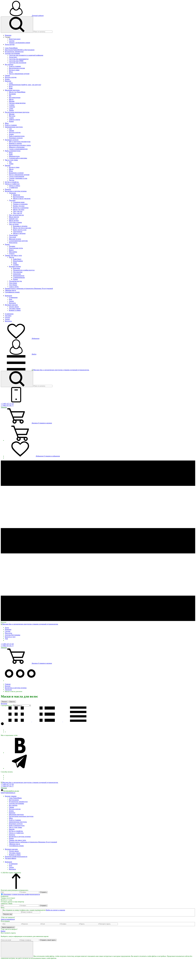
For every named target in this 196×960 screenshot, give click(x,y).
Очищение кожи (18, 202)
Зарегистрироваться (8, 919)
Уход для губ (17, 213)
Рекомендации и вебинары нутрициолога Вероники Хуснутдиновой (29, 288)
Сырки (11, 118)
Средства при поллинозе (17, 62)
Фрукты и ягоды (10, 77)
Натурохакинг (14, 800)
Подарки (12, 246)
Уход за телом (13, 224)
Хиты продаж (9, 44)
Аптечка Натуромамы (12, 635)
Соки (11, 83)
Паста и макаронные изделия (19, 73)
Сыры (11, 108)
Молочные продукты (12, 90)
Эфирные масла (10, 290)
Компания (8, 295)
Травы (11, 163)
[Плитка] (16, 721)
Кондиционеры (18, 197)
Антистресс (13, 57)
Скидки (7, 37)
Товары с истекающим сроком (19, 42)
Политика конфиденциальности (16, 856)
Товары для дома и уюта (13, 255)
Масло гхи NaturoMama (17, 92)
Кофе (11, 88)
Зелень (7, 79)
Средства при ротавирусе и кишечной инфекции (26, 55)
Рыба (11, 154)
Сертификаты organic (12, 292)
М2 (10, 96)
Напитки (8, 81)
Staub (15, 263)
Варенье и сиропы (15, 143)
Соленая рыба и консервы (18, 158)
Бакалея (7, 165)
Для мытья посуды (15, 281)
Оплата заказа (14, 306)
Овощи (7, 75)
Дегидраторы (17, 272)
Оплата (7, 317)
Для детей (12, 237)
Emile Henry (17, 259)
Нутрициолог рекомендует (14, 51)
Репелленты (13, 242)
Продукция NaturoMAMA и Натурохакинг (20, 50)
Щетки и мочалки (19, 233)
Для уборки (13, 285)
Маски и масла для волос (22, 198)
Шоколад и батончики (16, 147)
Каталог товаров (10, 796)
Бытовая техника (15, 266)
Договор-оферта (10, 858)
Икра (11, 152)
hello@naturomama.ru (8, 793)
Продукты (8, 633)
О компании (13, 297)
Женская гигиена (15, 239)
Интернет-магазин (11, 305)
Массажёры (13, 252)
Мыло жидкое (14, 220)
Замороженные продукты (14, 127)
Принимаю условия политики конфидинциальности (21, 894)
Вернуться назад (14, 39)
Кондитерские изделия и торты (20, 145)
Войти (33, 354)
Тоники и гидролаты (20, 204)
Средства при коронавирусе (18, 59)
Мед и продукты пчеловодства (19, 141)
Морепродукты (14, 156)
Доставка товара (14, 308)
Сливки (11, 105)
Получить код (7, 914)
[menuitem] (100, 35)
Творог (11, 110)
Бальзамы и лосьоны (20, 226)
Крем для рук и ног (20, 230)
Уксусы (11, 180)
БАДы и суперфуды (12, 182)
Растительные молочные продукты (17, 112)
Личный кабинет (37, 15)
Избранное (35, 338)
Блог (10, 299)
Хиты (7, 627)
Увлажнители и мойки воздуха (24, 270)
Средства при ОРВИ (16, 61)
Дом (6, 638)
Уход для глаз (17, 211)
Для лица (12, 200)
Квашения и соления (16, 173)
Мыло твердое (14, 217)
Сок (10, 129)
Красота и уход (10, 637)
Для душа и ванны (15, 222)
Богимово (12, 94)
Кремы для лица (18, 206)
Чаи (10, 162)
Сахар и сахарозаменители (18, 149)
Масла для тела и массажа (22, 228)
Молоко (11, 101)
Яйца (7, 123)
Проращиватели (18, 275)
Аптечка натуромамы (12, 53)
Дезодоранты (17, 231)
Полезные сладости (16, 138)
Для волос (12, 193)
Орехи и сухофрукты (12, 184)
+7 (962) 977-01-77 (7, 405)
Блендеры (16, 268)
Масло (11, 99)
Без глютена (9, 64)
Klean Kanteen (18, 261)
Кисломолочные (14, 97)
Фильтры (4, 703)
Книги (11, 250)
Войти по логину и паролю (55, 910)
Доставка (8, 315)
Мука (11, 72)
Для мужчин (13, 235)
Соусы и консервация (16, 176)
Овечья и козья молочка (17, 103)
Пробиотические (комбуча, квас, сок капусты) (25, 84)
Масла (11, 169)
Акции (11, 301)
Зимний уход (13, 219)
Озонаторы (17, 274)
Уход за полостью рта (16, 215)
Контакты (12, 303)
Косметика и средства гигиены (16, 191)
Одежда (11, 253)
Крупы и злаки (14, 70)
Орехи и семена (14, 185)
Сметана (12, 107)
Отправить (43, 892)
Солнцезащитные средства (18, 241)
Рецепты (8, 189)
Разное (11, 121)
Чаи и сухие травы (11, 160)
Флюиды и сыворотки (20, 208)
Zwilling (16, 264)
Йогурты (12, 116)
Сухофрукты (13, 187)
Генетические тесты (16, 248)
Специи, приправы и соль (18, 178)
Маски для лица (18, 209)
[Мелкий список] (78, 721)
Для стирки (13, 283)
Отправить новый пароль (48, 940)
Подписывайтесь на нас (11, 791)
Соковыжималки (19, 277)
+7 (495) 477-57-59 (7, 404)
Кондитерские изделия (17, 68)
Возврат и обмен (15, 310)
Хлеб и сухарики (15, 66)
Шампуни (16, 195)
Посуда (11, 257)
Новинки (8, 35)
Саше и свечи (13, 286)
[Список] (47, 721)
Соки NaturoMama (11, 48)
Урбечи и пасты (14, 119)
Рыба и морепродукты (16, 136)
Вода (10, 86)
